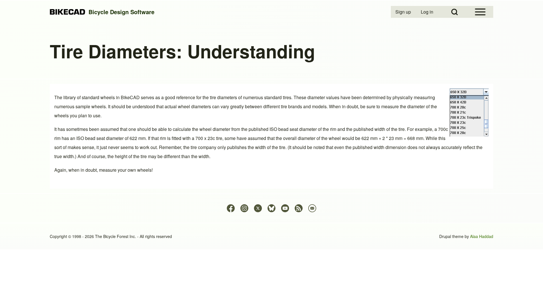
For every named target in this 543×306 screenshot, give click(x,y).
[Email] (312, 208)
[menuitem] (403, 12)
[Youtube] (285, 208)
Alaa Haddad (481, 236)
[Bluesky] (271, 208)
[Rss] (298, 208)
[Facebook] (230, 208)
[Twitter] (258, 208)
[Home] (67, 12)
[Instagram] (244, 208)
